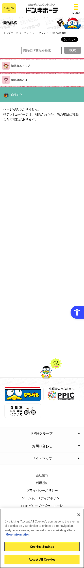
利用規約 (42, 483)
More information (18, 534)
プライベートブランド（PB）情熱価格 (45, 33)
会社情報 (42, 475)
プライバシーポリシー (42, 490)
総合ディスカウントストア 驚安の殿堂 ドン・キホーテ (42, 8)
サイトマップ (42, 458)
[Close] (79, 515)
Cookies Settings (42, 546)
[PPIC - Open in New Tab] (61, 399)
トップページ (10, 33)
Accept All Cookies (42, 559)
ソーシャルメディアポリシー (42, 498)
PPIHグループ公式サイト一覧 (42, 506)
